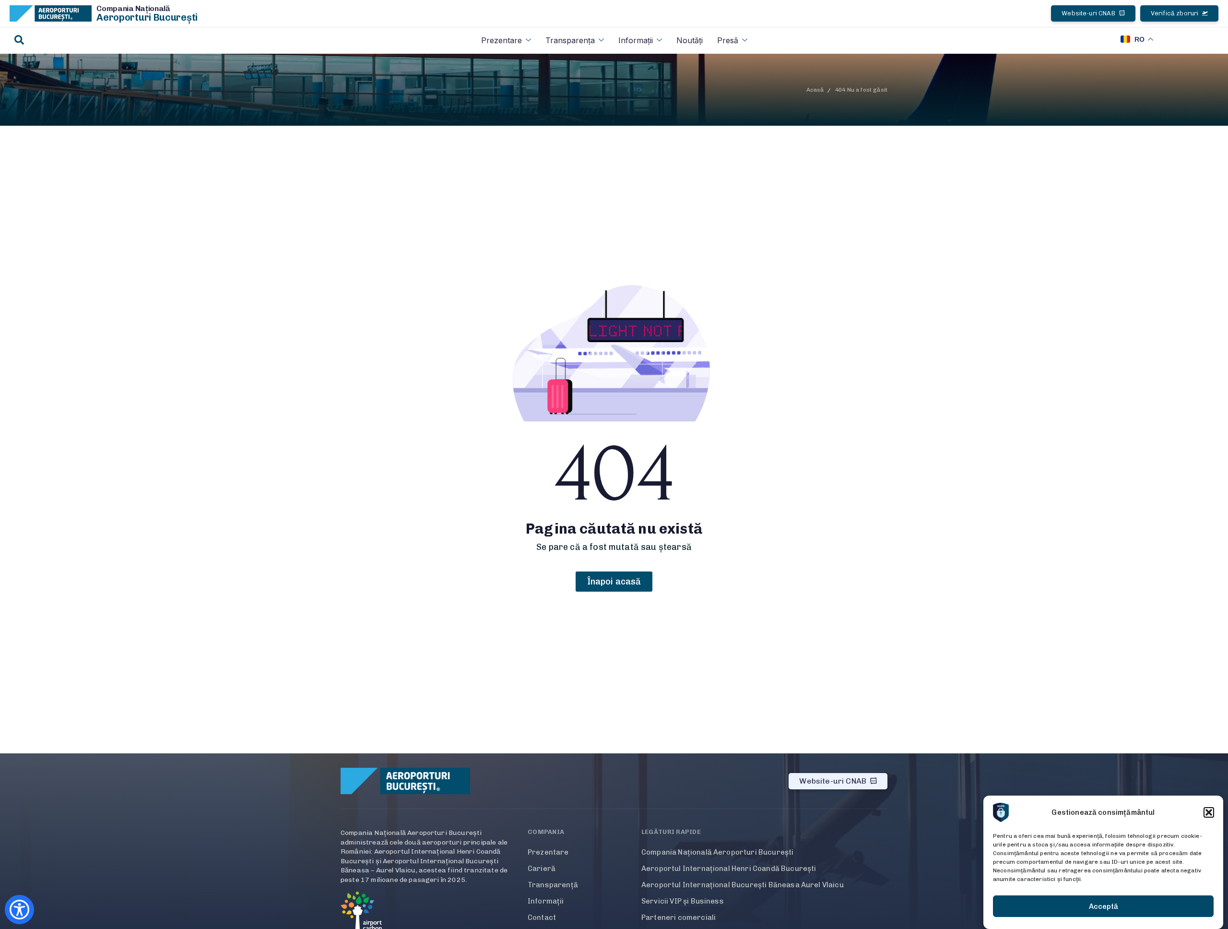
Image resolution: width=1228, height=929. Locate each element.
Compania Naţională (133, 8)
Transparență (553, 885)
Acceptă (1103, 906)
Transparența (570, 40)
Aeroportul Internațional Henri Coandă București (728, 868)
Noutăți (689, 40)
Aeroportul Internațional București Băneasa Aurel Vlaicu (742, 885)
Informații (635, 40)
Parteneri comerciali (678, 917)
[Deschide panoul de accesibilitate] (19, 909)
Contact (542, 917)
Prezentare (501, 40)
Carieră (541, 868)
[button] (1209, 812)
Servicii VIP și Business (682, 901)
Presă (727, 40)
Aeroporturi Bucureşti (147, 17)
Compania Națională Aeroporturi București (717, 852)
